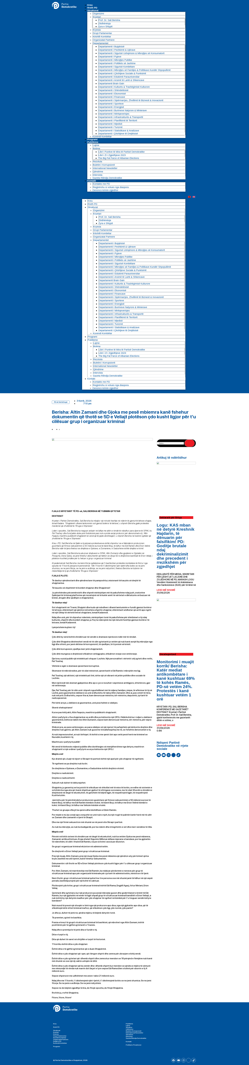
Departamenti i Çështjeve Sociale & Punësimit (122, 73)
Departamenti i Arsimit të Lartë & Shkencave (121, 80)
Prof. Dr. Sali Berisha (109, 20)
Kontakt (91, 180)
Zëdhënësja (104, 23)
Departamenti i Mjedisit (110, 124)
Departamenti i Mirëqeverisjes (113, 114)
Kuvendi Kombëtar (102, 136)
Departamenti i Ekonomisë (112, 93)
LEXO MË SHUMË (166, 590)
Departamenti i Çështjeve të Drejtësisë (118, 133)
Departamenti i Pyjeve (109, 56)
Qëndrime (98, 171)
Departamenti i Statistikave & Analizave (118, 130)
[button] (133, 195)
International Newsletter (105, 168)
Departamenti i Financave (111, 97)
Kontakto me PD (101, 184)
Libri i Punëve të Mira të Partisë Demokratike (121, 152)
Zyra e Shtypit (105, 26)
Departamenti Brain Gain (111, 83)
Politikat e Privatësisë (133, 1045)
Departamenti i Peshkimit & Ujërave (116, 50)
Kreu (90, 5)
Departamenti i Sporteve (111, 103)
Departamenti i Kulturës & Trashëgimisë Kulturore (124, 87)
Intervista (97, 175)
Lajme (96, 145)
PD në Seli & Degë (60, 402)
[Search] (189, 443)
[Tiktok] (178, 755)
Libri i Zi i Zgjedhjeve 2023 (112, 155)
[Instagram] (169, 755)
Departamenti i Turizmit (110, 127)
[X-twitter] (173, 755)
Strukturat (56, 1030)
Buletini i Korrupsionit (104, 165)
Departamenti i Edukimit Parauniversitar (119, 77)
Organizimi (98, 13)
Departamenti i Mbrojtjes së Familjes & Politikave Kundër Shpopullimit (134, 70)
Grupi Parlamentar (102, 33)
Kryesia (97, 30)
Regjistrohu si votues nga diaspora (111, 187)
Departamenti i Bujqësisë (111, 46)
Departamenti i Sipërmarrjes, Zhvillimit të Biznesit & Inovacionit (130, 100)
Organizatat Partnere (104, 40)
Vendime (129, 1027)
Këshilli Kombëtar (102, 36)
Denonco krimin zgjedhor (105, 190)
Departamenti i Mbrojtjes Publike (115, 60)
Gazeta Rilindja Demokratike (107, 178)
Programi (92, 139)
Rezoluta (97, 161)
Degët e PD (57, 1041)
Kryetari (56, 1032)
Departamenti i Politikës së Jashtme (117, 63)
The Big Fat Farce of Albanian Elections (118, 158)
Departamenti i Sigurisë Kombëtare (116, 66)
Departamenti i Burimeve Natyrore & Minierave (122, 110)
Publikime (92, 142)
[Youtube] (164, 755)
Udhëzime (129, 1029)
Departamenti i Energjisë (111, 107)
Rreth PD (92, 7)
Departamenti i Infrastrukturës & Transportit (120, 117)
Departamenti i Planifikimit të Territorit (117, 120)
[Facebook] (159, 755)
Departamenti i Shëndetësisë (113, 90)
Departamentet (100, 43)
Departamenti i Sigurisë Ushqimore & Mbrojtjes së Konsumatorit (131, 53)
